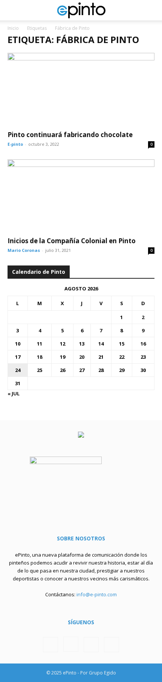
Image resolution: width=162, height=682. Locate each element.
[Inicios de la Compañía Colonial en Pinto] (81, 195)
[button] (13, 10)
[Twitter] (91, 644)
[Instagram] (70, 644)
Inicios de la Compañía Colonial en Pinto (72, 240)
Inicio (13, 28)
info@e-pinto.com (96, 594)
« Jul (14, 393)
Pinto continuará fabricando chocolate (70, 134)
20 (81, 356)
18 (39, 356)
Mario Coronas (24, 250)
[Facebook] (50, 644)
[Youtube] (111, 644)
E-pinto (15, 144)
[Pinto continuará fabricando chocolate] (81, 89)
